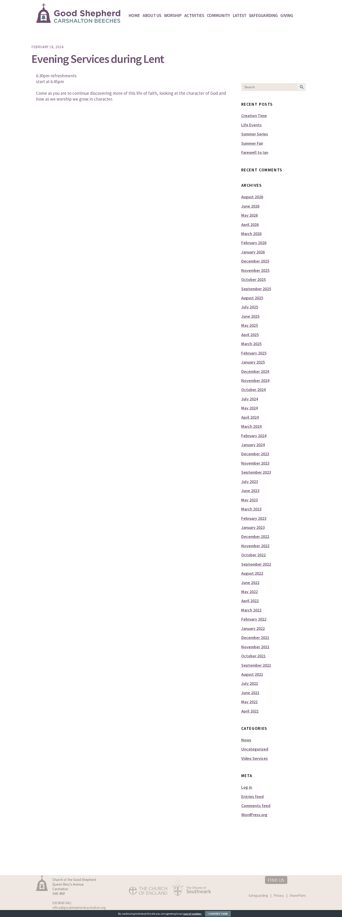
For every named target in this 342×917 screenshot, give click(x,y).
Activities (194, 15)
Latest (239, 15)
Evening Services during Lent (97, 58)
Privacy (279, 895)
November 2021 (255, 647)
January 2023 (253, 527)
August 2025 (252, 298)
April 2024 (250, 417)
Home (134, 15)
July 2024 (249, 399)
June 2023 (250, 490)
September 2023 (256, 472)
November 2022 (255, 545)
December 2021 (255, 637)
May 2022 (249, 591)
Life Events (251, 125)
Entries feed (252, 796)
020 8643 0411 (62, 903)
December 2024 (255, 371)
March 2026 (251, 233)
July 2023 (249, 481)
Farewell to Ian (254, 152)
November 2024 (255, 380)
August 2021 (252, 674)
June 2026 (250, 206)
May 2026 (249, 215)
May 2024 (249, 408)
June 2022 (250, 582)
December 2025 (255, 261)
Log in (246, 787)
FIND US (276, 880)
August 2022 (252, 573)
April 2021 (250, 711)
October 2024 (253, 389)
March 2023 (251, 509)
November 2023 (255, 463)
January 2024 (253, 444)
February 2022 (253, 619)
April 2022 (250, 600)
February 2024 (253, 435)
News (246, 740)
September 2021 (256, 665)
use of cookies (192, 913)
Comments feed (255, 805)
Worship (173, 15)
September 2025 (256, 288)
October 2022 (253, 555)
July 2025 (249, 307)
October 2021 (253, 656)
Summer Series (254, 134)
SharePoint (298, 895)
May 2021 (249, 701)
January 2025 (253, 362)
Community (218, 15)
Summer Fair (252, 143)
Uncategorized (254, 749)
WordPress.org (254, 814)
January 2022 (253, 628)
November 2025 (255, 270)
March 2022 (251, 610)
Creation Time (254, 115)
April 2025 (250, 334)
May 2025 (249, 325)
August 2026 (252, 197)
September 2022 (256, 564)
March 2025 (251, 343)
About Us (152, 15)
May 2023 (249, 500)
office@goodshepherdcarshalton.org (79, 907)
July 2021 (249, 683)
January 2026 (253, 252)
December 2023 (255, 454)
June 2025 (250, 316)
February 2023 (253, 518)
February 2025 (253, 353)
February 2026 (253, 242)
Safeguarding (263, 15)
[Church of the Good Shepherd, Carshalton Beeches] (78, 20)
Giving (286, 15)
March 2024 (251, 426)
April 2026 (250, 224)
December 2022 (255, 536)
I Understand (218, 913)
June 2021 (250, 692)
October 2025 (253, 279)
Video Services (254, 758)
